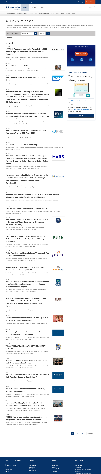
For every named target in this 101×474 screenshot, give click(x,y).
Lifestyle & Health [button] (44, 13)
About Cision (55, 465)
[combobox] (42, 33)
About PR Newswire (56, 464)
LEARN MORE (81, 116)
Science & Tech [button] (33, 13)
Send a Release (90, 2)
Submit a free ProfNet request (81, 109)
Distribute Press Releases (35, 469)
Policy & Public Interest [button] (57, 13)
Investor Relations (17, 2)
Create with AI (32, 467)
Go (48, 33)
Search (91, 7)
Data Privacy (78, 467)
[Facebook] (8, 471)
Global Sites (55, 471)
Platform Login (78, 465)
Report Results (32, 470)
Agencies (32, 2)
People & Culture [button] (70, 13)
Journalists (26, 2)
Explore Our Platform (34, 464)
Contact (42, 7)
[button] (35, 33)
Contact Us (8, 469)
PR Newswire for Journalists (79, 101)
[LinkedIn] (6, 471)
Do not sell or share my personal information (83, 470)
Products (33, 7)
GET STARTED (81, 54)
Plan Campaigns (32, 465)
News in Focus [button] (11, 13)
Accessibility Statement (57, 469)
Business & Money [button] (22, 13)
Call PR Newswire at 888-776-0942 (15, 464)
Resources (9, 2)
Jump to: (12, 33)
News (25, 7)
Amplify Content (32, 472)
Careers (54, 467)
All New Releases (79, 464)
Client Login (81, 2)
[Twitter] (10, 471)
